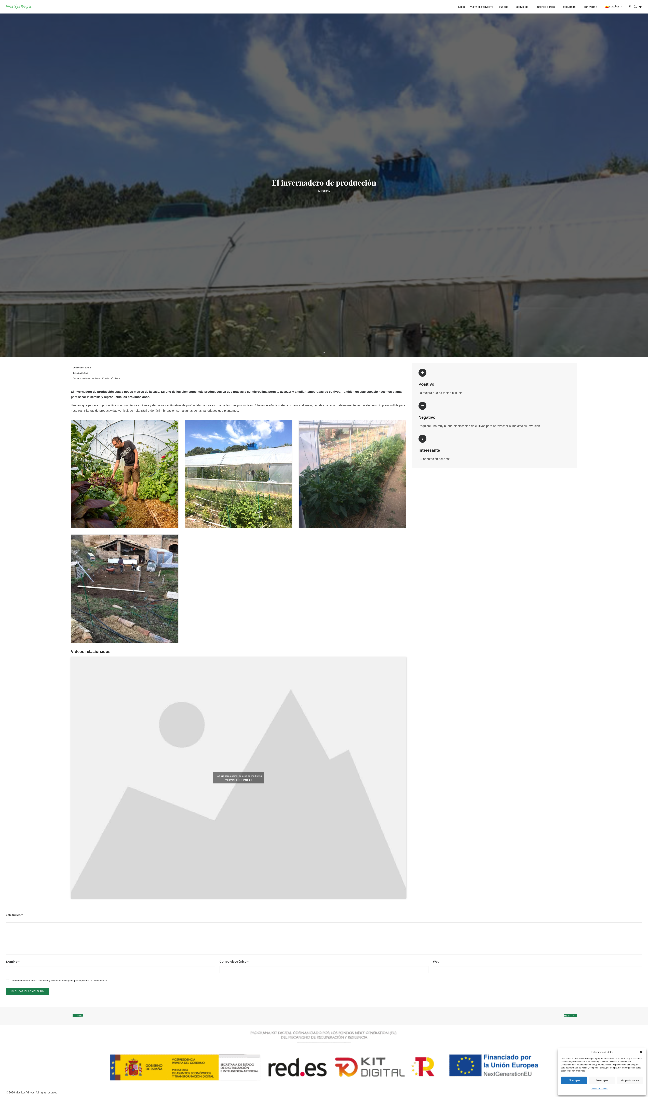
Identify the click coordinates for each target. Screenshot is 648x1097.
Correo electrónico (234, 1043)
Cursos (503, 7)
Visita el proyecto (481, 7)
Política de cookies (599, 1089)
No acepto (602, 1080)
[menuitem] (461, 7)
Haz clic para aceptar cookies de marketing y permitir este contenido (239, 859)
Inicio (461, 7)
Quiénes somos (545, 7)
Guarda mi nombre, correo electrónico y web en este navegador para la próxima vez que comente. (59, 1062)
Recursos (569, 7)
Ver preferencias (630, 1080)
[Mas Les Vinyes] (19, 7)
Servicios (522, 7)
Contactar (590, 7)
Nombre (13, 1043)
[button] (641, 1052)
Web (436, 1043)
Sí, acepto (574, 1080)
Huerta (325, 232)
